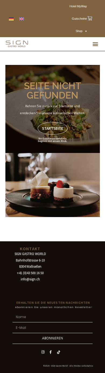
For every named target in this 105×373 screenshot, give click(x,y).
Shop (79, 31)
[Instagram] (42, 352)
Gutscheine (79, 18)
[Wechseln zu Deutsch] (11, 18)
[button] (95, 44)
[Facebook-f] (50, 352)
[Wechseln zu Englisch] (21, 18)
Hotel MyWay (78, 6)
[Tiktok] (58, 352)
